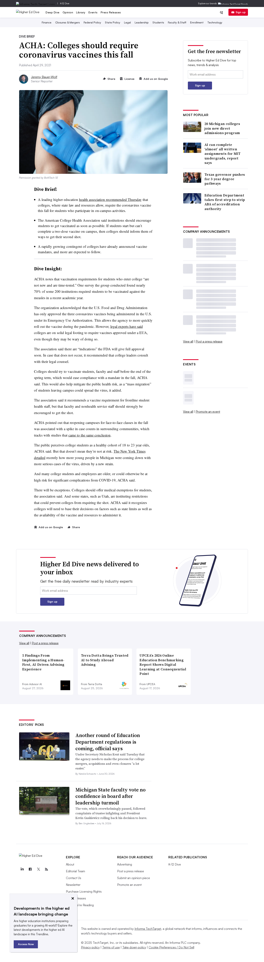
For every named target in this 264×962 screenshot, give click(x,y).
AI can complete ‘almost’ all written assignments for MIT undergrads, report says (222, 153)
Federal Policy (92, 22)
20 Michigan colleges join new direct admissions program (222, 128)
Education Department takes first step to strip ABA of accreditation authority (224, 202)
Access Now (26, 944)
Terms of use (111, 947)
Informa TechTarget (148, 929)
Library (80, 12)
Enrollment (197, 22)
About (70, 864)
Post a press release (209, 341)
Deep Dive (53, 12)
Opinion (68, 12)
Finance (46, 22)
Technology (214, 22)
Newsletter (73, 885)
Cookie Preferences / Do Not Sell (171, 947)
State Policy (112, 22)
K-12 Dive (64, 3)
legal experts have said (126, 326)
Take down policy (134, 947)
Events (93, 12)
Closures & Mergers (67, 22)
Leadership (142, 22)
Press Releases (111, 12)
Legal (127, 22)
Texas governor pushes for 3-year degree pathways (224, 179)
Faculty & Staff (177, 22)
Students (158, 22)
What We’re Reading (80, 905)
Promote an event (208, 411)
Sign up (241, 12)
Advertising (124, 864)
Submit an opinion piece (133, 878)
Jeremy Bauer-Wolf (44, 77)
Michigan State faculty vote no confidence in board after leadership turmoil (110, 796)
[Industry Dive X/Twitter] (38, 869)
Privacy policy (90, 947)
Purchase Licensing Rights (84, 891)
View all (188, 341)
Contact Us (73, 878)
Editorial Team (75, 871)
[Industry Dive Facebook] (30, 869)
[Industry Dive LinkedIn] (22, 869)
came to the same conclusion (89, 435)
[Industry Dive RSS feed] (46, 869)
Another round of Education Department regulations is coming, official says (107, 742)
